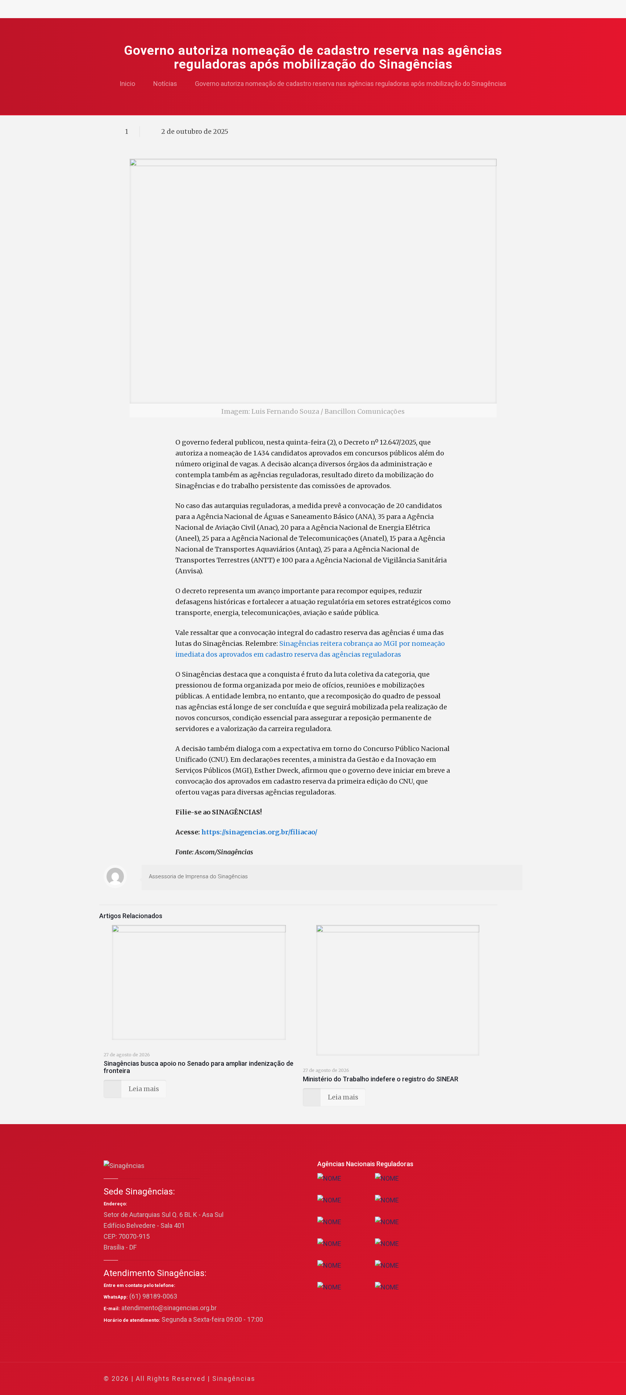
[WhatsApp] (437, 1378)
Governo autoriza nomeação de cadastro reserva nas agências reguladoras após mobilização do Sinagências (350, 83)
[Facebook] (447, 1378)
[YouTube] (467, 1378)
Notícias (165, 83)
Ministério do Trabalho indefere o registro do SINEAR (380, 1079)
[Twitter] (457, 1378)
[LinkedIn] (476, 1378)
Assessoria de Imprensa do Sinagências (198, 876)
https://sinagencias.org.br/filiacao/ (259, 832)
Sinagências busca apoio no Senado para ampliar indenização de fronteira (198, 1067)
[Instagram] (486, 1378)
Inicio (127, 83)
